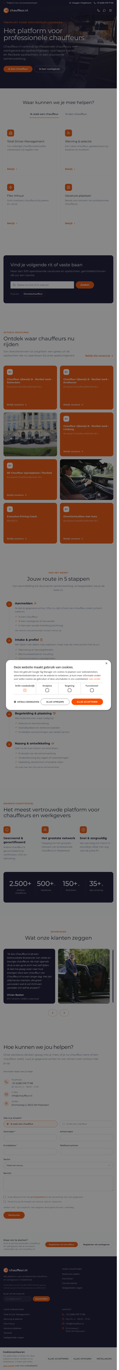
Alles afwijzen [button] (55, 701)
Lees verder (94, 678)
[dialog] (58, 685)
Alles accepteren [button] (87, 701)
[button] (26, 702)
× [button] (106, 663)
